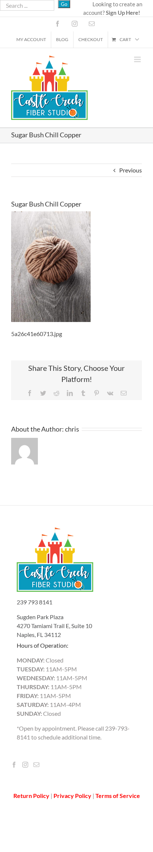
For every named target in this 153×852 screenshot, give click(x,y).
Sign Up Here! (123, 12)
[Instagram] (25, 765)
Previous (130, 170)
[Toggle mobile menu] (138, 59)
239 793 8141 (34, 602)
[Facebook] (14, 765)
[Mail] (36, 765)
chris (72, 429)
